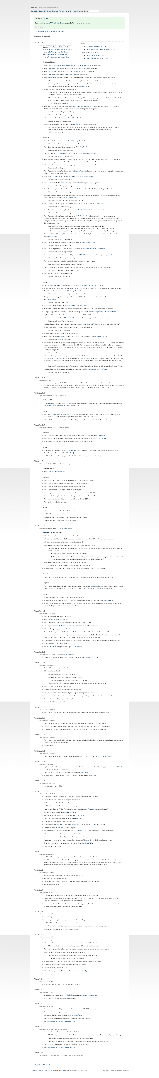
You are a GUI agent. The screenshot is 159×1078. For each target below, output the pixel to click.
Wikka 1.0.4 (38, 979)
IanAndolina (65, 57)
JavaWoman (54, 47)
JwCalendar (83, 305)
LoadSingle (87, 840)
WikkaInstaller (95, 586)
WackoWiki (77, 1015)
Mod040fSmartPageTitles (57, 471)
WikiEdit (57, 176)
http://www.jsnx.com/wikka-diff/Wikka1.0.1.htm (59, 1047)
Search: (86, 11)
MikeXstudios (62, 54)
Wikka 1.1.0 (38, 890)
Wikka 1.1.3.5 (39, 735)
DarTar (61, 47)
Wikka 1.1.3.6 (39, 718)
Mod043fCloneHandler (75, 118)
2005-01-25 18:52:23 (83, 23)
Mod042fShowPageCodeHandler (80, 106)
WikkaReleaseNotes (49, 7)
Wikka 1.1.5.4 (39, 378)
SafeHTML (53, 285)
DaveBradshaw (65, 52)
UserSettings (62, 153)
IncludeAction (53, 619)
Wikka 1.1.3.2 (39, 781)
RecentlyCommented (65, 11)
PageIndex (42, 11)
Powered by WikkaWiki (123, 1070)
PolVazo (52, 52)
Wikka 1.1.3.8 (39, 663)
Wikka (34, 7)
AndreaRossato (79, 626)
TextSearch (62, 626)
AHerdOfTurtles (66, 49)
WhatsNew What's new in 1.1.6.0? (97, 46)
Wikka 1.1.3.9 (39, 652)
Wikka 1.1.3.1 (39, 791)
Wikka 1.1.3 (38, 852)
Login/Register (78, 11)
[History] (40, 1070)
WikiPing (75, 318)
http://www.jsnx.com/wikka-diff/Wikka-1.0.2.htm (59, 1021)
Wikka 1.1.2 (38, 870)
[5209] (45, 18)
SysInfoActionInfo (74, 124)
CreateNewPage (83, 971)
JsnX (81, 1055)
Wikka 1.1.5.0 (39, 525)
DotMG (57, 49)
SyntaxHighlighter (86, 65)
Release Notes (42, 36)
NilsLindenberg (48, 49)
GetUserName (73, 824)
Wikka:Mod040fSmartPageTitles (62, 414)
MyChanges (65, 234)
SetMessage (60, 358)
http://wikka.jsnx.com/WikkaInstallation (102, 312)
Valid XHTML (106, 1070)
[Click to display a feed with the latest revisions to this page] (57, 1070)
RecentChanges (52, 11)
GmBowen (67, 47)
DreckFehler (63, 619)
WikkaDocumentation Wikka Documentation (48, 31)
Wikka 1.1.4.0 (39, 611)
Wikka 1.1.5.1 (39, 461)
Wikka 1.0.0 (38, 1053)
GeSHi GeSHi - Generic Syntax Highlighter (62, 65)
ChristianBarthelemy (49, 54)
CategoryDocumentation (42, 1064)
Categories (34, 11)
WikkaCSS (96, 324)
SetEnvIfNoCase (73, 450)
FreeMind (53, 77)
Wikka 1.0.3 (38, 990)
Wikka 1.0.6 (38, 911)
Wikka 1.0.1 (38, 1027)
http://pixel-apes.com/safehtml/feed (82, 285)
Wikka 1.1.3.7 (39, 707)
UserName (60, 824)
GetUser (51, 647)
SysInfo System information (95, 55)
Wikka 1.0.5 (38, 934)
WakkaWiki (67, 654)
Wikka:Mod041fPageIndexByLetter (58, 405)
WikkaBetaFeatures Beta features (96, 58)
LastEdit (73, 305)
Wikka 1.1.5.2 (39, 425)
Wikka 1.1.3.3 (39, 762)
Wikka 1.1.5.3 (39, 393)
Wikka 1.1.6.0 (39, 42)
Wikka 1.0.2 (38, 1004)
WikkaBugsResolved (78, 141)
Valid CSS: (113, 1070)
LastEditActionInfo (73, 74)
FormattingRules (83, 68)
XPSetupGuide (108, 600)
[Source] (34, 1070)
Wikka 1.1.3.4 (39, 751)
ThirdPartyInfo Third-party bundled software (100, 49)
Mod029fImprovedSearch (111, 98)
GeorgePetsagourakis (50, 57)
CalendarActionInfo (79, 71)
